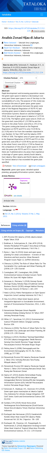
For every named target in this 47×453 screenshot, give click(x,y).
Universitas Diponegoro (26, 446)
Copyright (30, 230)
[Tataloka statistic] (7, 442)
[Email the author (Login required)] (31, 45)
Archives (11, 22)
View (14, 166)
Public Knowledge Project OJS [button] (15, 448)
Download (22, 166)
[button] (2, 58)
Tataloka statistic (18, 441)
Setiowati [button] (35, 22)
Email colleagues (38, 166)
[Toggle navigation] (41, 14)
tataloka (6, 14)
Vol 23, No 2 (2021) (23, 22)
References (5, 225)
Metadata (40, 230)
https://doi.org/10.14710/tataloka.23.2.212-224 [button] (23, 72)
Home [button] (4, 22)
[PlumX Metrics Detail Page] (11, 186)
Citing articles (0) (19, 225)
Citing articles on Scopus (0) (12, 230)
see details (18, 195)
